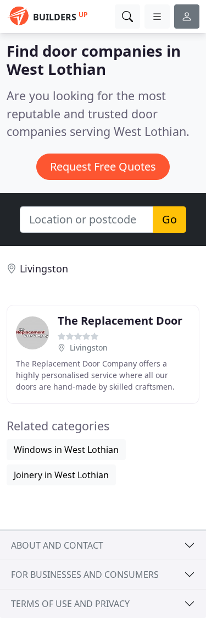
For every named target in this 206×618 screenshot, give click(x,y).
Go (169, 219)
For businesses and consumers (85, 574)
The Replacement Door (120, 320)
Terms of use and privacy (70, 604)
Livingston (44, 268)
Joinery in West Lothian (61, 475)
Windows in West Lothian (66, 450)
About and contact (57, 545)
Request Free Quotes (103, 166)
